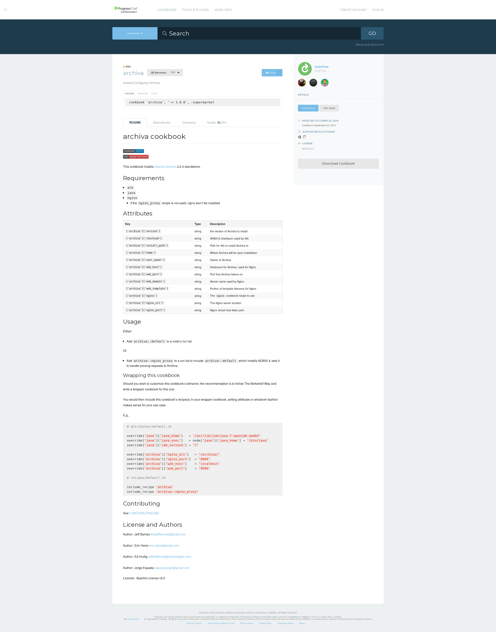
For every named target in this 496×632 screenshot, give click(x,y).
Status (302, 623)
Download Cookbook (338, 163)
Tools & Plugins (195, 10)
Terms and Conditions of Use (221, 623)
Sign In (378, 10)
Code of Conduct (194, 623)
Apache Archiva (165, 166)
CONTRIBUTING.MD (144, 513)
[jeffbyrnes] (326, 83)
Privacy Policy (247, 623)
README (135, 122)
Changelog (188, 122)
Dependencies (161, 122)
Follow (274, 72)
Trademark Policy (285, 623)
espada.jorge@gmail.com (172, 567)
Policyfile (129, 93)
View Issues (329, 108)
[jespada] (314, 83)
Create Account (353, 10)
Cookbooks (167, 10)
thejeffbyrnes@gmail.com (168, 534)
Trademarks (133, 618)
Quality (217, 122)
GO (372, 33)
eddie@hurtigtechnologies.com (169, 556)
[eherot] (303, 83)
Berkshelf (143, 93)
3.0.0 (163, 72)
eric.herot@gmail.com (164, 545)
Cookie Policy (265, 623)
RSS (128, 66)
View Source (308, 108)
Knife (154, 93)
